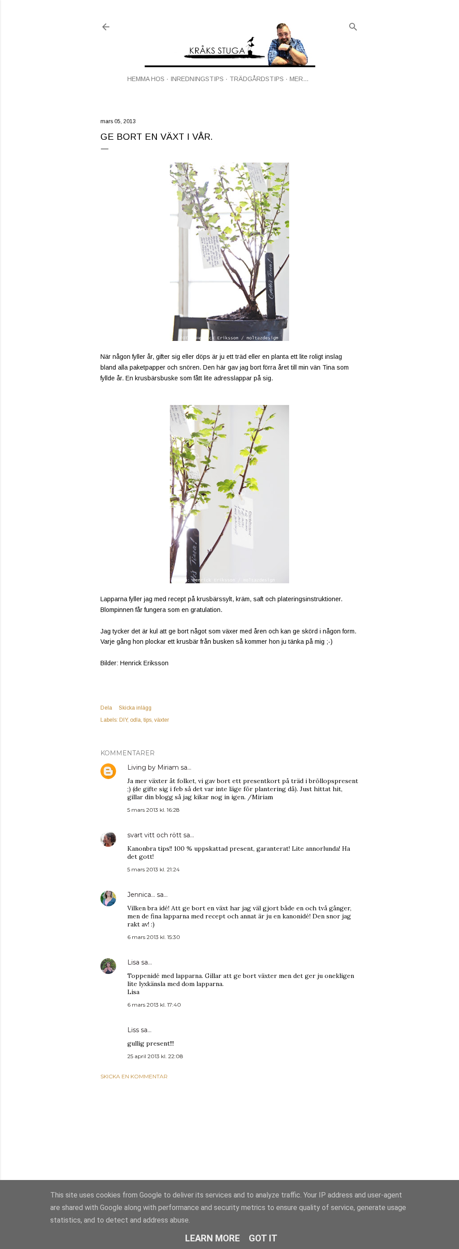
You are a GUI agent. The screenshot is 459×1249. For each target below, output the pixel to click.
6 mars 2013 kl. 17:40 (154, 1004)
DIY (123, 720)
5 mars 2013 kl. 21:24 (153, 869)
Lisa (133, 962)
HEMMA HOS (146, 78)
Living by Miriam (153, 767)
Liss (133, 1030)
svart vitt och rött (154, 835)
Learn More (212, 1238)
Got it (263, 1238)
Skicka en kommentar (134, 1076)
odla (135, 720)
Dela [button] (106, 708)
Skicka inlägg (135, 708)
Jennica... (141, 895)
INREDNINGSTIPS (197, 78)
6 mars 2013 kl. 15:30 (153, 937)
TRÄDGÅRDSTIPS (257, 78)
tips (147, 720)
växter (161, 720)
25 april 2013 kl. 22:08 (155, 1056)
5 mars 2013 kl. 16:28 (153, 809)
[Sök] (353, 25)
